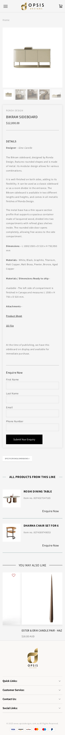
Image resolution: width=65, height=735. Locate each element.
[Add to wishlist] (57, 574)
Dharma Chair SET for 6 (41, 525)
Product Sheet (14, 315)
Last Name (12, 393)
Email (9, 407)
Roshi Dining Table (38, 491)
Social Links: (10, 708)
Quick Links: (10, 681)
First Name (12, 379)
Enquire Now (50, 511)
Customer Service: (13, 690)
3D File (10, 325)
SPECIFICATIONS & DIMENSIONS (16, 458)
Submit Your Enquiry (24, 439)
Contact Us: (9, 699)
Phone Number (14, 421)
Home (6, 20)
